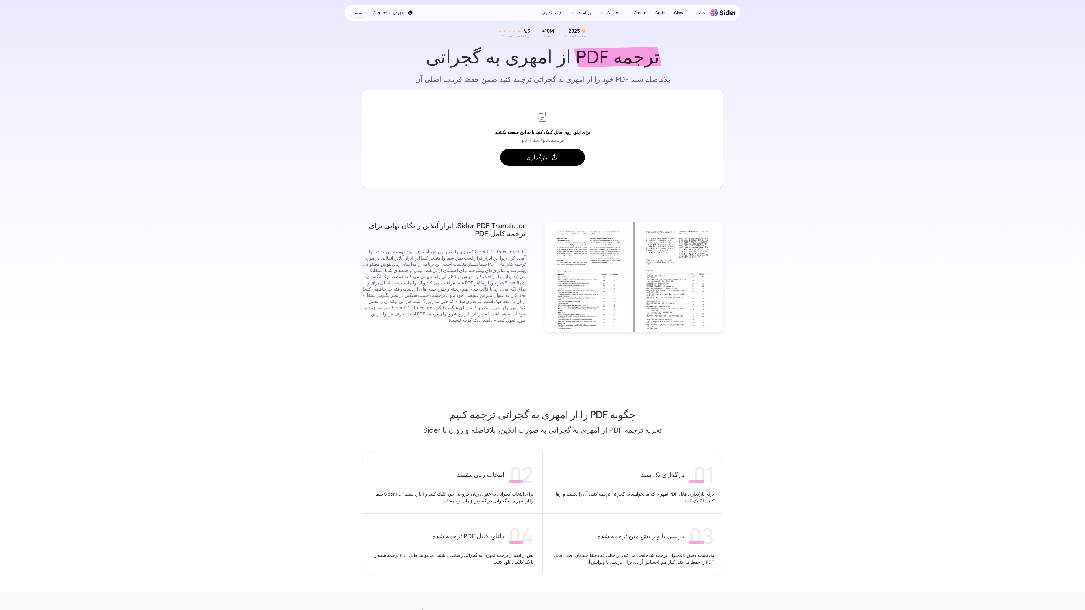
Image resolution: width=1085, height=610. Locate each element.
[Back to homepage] (723, 12)
